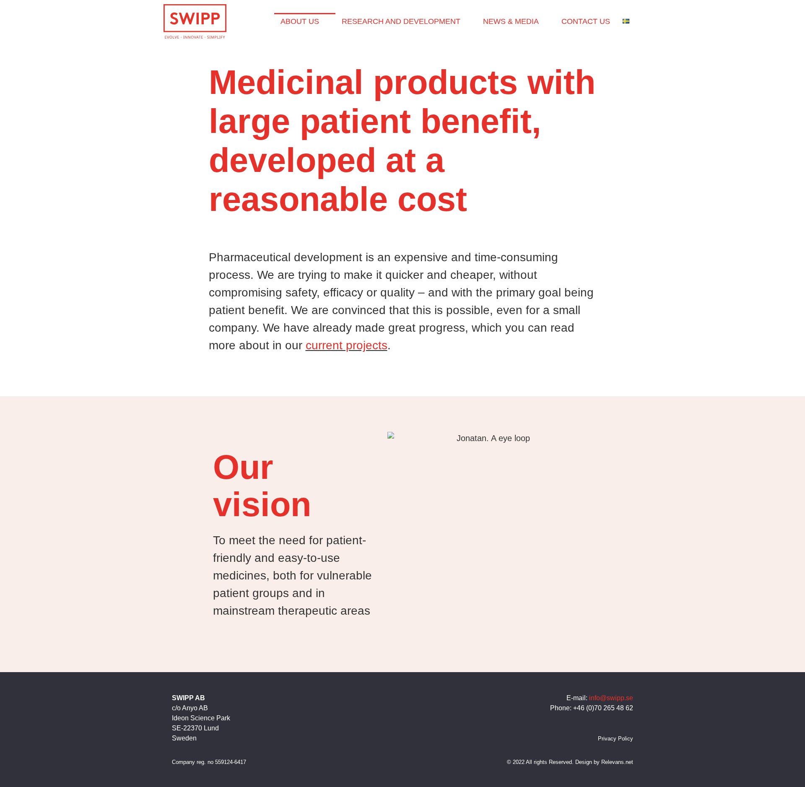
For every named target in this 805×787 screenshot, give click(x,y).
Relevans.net (617, 762)
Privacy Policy (615, 738)
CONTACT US (585, 21)
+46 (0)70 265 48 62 (603, 708)
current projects (346, 345)
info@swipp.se (611, 697)
